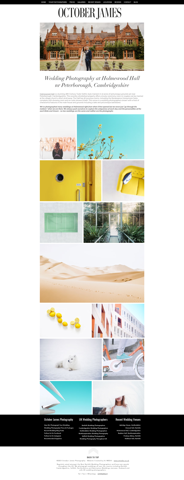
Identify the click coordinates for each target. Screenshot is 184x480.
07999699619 (103, 474)
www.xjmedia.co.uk (121, 461)
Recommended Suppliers (53, 439)
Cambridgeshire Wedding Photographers (93, 428)
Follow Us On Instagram (52, 436)
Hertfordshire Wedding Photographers (93, 431)
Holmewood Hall (47, 94)
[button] (94, 2)
